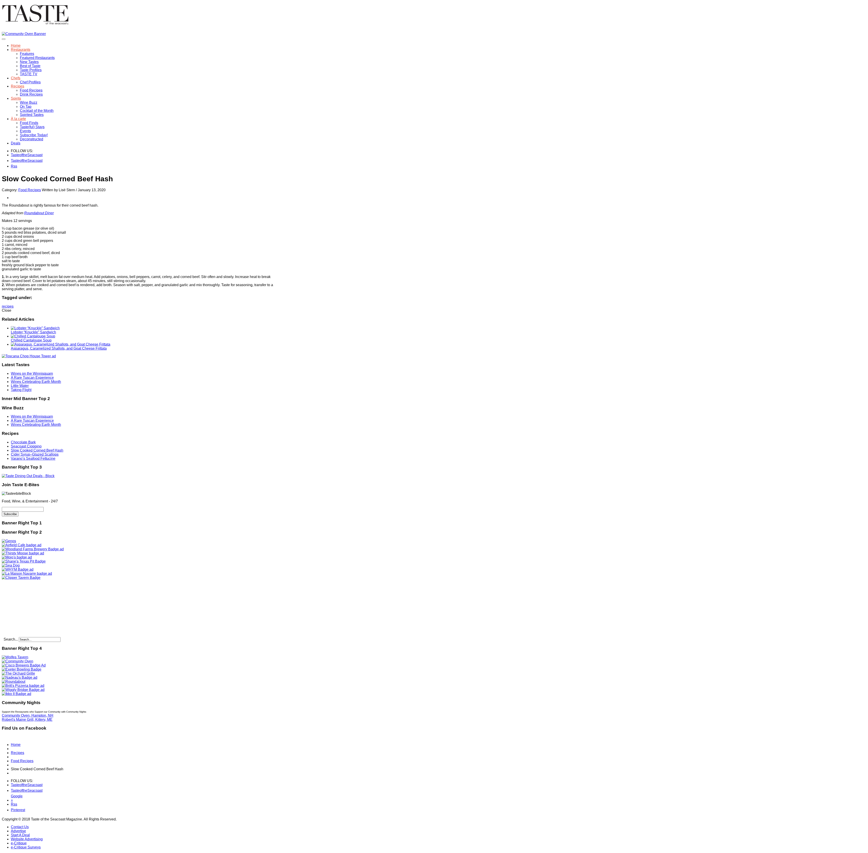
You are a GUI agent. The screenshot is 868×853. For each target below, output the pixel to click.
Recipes (17, 86)
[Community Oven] (17, 661)
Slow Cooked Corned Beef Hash (37, 450)
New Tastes (29, 62)
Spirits (16, 98)
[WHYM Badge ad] (17, 569)
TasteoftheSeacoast (14, 155)
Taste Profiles (31, 70)
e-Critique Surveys (26, 847)
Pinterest (14, 810)
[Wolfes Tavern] (15, 657)
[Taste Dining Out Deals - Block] (28, 476)
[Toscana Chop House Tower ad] (29, 356)
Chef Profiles (30, 82)
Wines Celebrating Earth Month (36, 382)
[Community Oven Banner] (24, 34)
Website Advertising (27, 839)
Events (25, 131)
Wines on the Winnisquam (32, 373)
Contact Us (20, 827)
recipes (8, 306)
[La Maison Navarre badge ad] (27, 573)
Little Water (20, 386)
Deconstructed (31, 139)
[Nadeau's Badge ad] (19, 677)
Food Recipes (31, 90)
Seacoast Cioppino (26, 446)
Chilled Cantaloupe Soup (31, 340)
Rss (14, 166)
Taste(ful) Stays (32, 127)
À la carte (18, 119)
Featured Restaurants (37, 58)
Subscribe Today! (34, 135)
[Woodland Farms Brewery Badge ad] (33, 549)
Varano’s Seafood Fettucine (33, 458)
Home (16, 45)
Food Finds (29, 123)
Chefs (15, 78)
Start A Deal (20, 835)
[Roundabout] (13, 681)
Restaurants (20, 50)
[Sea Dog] (11, 565)
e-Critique (19, 843)
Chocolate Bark (23, 442)
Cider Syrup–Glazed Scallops (35, 454)
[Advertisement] (30, 608)
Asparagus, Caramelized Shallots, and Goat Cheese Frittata (59, 348)
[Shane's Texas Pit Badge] (24, 561)
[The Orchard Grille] (18, 673)
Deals (15, 143)
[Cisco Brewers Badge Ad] (24, 665)
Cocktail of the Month (37, 111)
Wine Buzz (28, 102)
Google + (14, 797)
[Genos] (9, 541)
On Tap (25, 106)
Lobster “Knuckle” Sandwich (33, 332)
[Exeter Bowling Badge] (21, 669)
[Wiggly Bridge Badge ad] (23, 690)
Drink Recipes (31, 94)
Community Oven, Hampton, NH (27, 715)
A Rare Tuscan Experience (32, 377)
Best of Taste (30, 66)
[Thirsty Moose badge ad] (23, 553)
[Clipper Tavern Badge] (21, 578)
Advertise (18, 831)
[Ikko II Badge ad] (16, 694)
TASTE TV (28, 74)
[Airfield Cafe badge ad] (21, 545)
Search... (11, 639)
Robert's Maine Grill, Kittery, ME (27, 719)
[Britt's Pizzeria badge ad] (23, 686)
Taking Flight (21, 390)
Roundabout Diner (39, 213)
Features (27, 54)
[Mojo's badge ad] (17, 557)
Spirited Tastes (32, 115)
